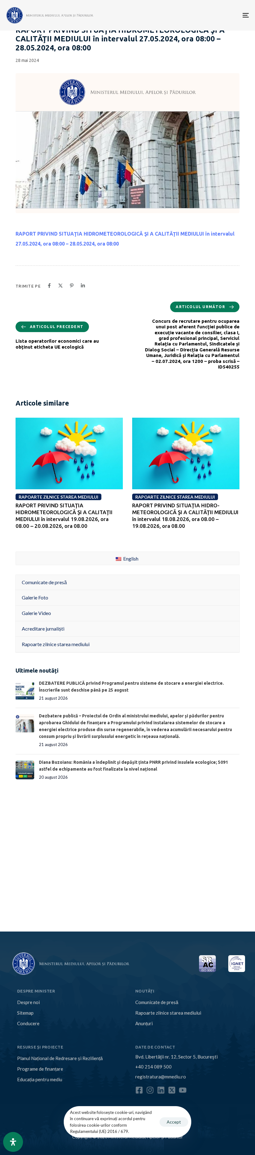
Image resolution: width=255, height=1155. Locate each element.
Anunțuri (144, 1023)
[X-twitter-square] (172, 1090)
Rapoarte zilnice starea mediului (168, 1013)
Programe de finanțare (40, 1069)
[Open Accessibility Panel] (13, 1142)
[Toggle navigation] (208, 15)
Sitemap (25, 1013)
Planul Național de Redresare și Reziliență (60, 1058)
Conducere (28, 1023)
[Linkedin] (161, 1090)
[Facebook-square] (139, 1090)
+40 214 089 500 (153, 1066)
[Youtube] (183, 1090)
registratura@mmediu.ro (160, 1076)
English (130, 558)
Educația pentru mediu (39, 1079)
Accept (174, 1121)
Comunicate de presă (156, 1002)
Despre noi (28, 1002)
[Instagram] (150, 1090)
